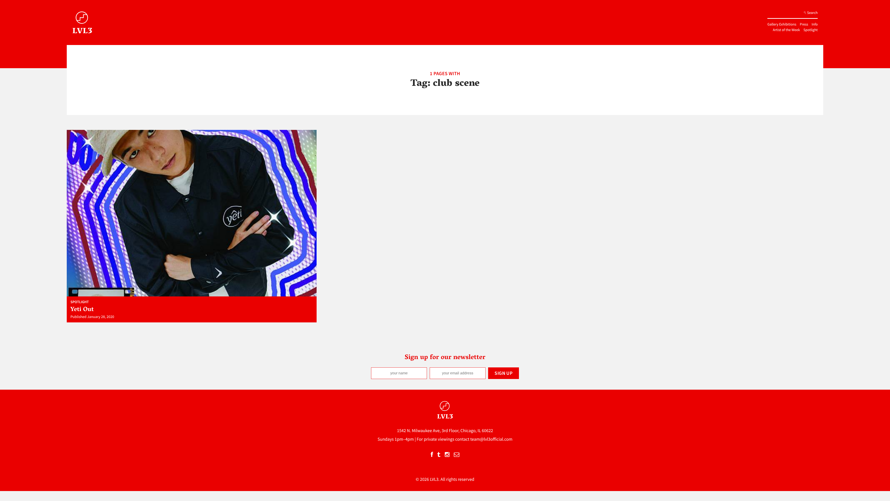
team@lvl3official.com (491, 439)
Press (804, 24)
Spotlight (811, 30)
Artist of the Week (786, 30)
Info (815, 24)
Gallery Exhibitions (781, 24)
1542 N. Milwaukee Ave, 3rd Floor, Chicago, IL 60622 (445, 431)
